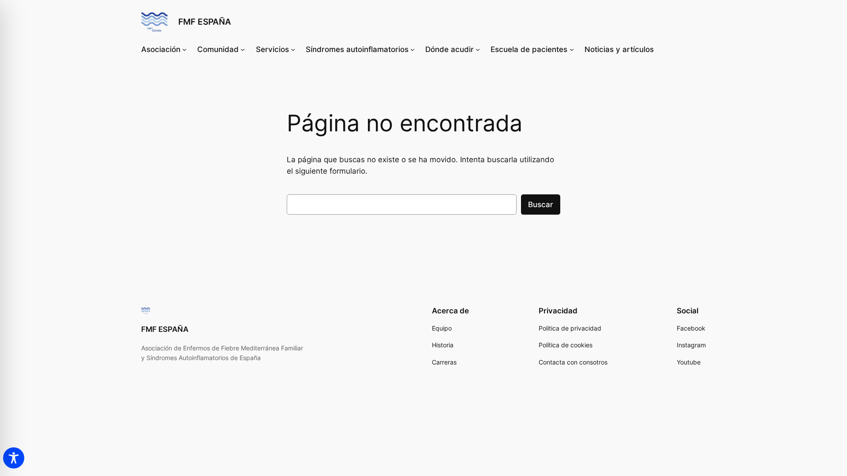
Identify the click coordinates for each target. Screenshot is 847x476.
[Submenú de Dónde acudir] (478, 49)
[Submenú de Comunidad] (242, 49)
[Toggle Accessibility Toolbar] (13, 457)
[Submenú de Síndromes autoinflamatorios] (412, 49)
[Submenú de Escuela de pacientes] (572, 49)
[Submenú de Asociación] (184, 49)
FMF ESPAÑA (204, 21)
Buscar (540, 204)
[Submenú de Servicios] (293, 49)
